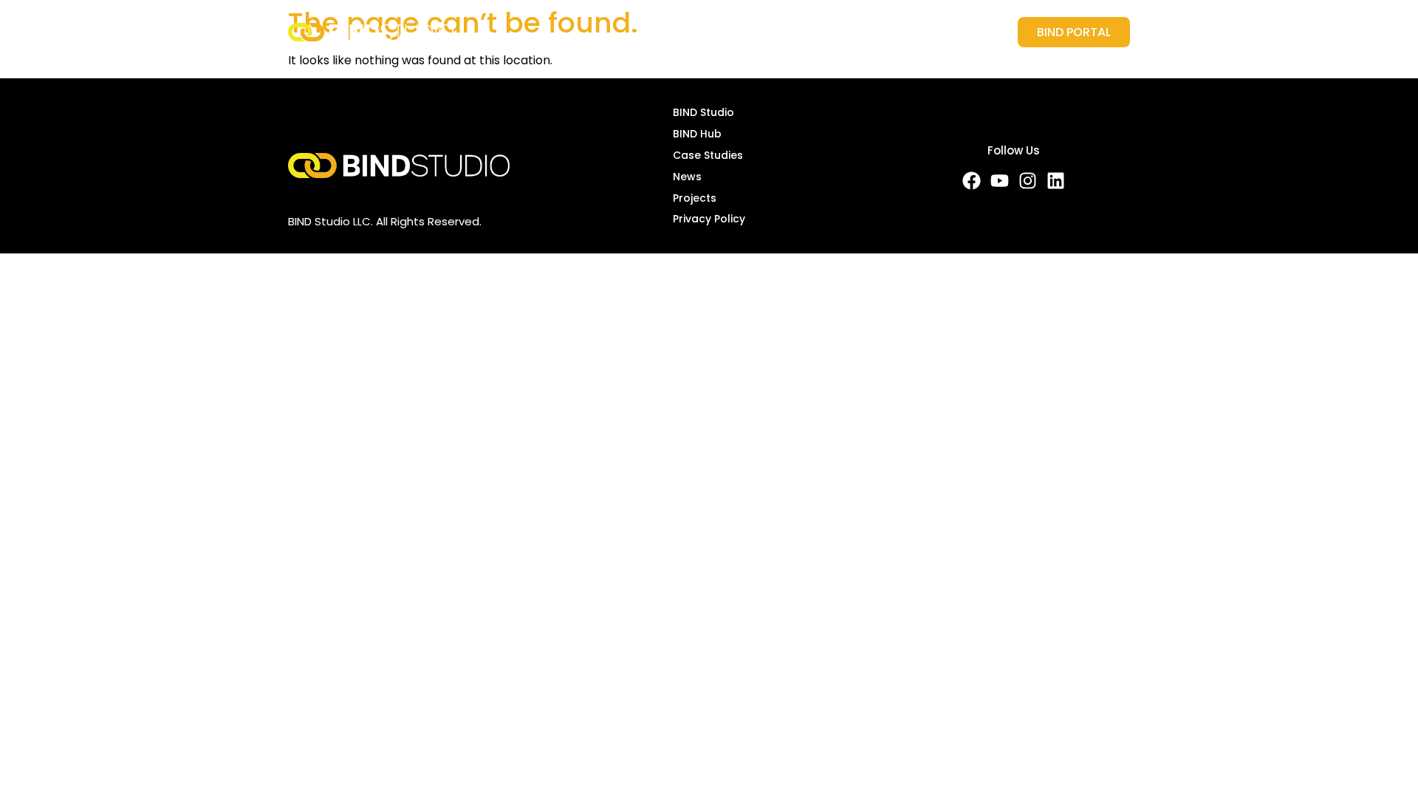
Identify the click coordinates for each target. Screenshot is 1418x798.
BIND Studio (703, 112)
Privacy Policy (709, 218)
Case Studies (792, 32)
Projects (940, 32)
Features (688, 32)
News (871, 32)
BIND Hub (697, 133)
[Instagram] (1027, 180)
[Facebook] (971, 180)
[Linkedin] (1056, 180)
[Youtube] (999, 180)
